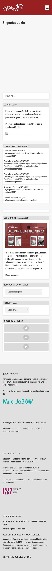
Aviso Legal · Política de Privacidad (16, 422)
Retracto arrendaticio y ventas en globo (21, 200)
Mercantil (16, 66)
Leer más (10, 80)
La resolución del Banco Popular (21, 59)
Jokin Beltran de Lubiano (16, 63)
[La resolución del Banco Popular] (26, 41)
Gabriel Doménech (11, 198)
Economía (8, 66)
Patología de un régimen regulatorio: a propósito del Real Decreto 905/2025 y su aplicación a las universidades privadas (25, 166)
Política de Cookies (38, 422)
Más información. (12, 275)
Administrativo (40, 63)
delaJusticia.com (18, 529)
